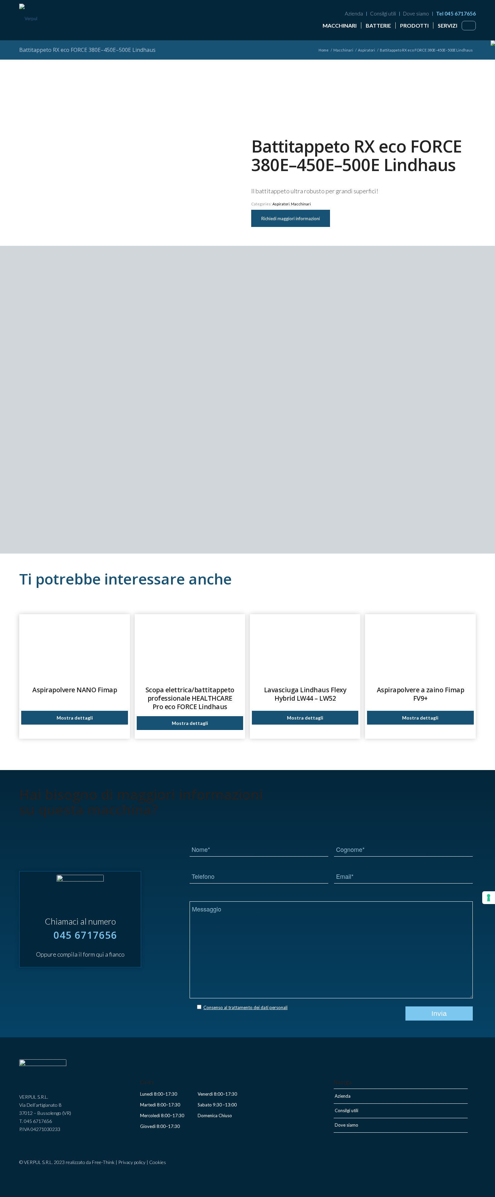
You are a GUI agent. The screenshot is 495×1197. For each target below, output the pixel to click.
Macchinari (301, 204)
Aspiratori (281, 204)
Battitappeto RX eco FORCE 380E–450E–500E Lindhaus (87, 50)
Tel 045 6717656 (456, 13)
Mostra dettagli (75, 718)
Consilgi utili (383, 13)
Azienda (354, 13)
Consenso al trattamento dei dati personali (245, 1007)
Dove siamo (416, 13)
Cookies (157, 1162)
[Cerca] (468, 25)
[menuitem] (354, 14)
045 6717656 (85, 934)
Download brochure (320, 527)
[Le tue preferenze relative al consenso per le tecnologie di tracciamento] (488, 897)
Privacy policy (131, 1162)
